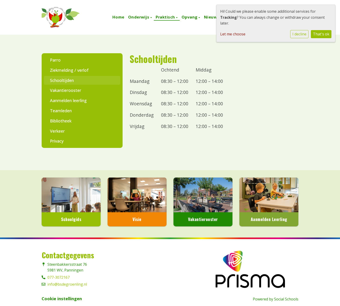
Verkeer (57, 131)
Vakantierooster (65, 90)
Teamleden (61, 110)
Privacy (57, 141)
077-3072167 (58, 277)
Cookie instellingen (62, 299)
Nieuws (211, 17)
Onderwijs (139, 17)
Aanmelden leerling (68, 100)
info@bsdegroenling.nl (67, 284)
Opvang (190, 17)
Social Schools (286, 299)
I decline (299, 34)
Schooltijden (62, 80)
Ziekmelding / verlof (69, 70)
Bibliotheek (60, 121)
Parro (55, 60)
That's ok (321, 34)
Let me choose (232, 34)
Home (118, 17)
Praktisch (166, 17)
